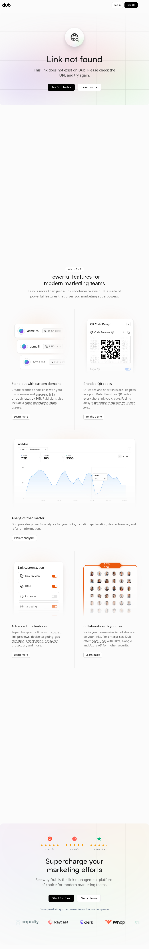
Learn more (89, 87)
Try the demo (94, 416)
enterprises (116, 637)
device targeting (42, 637)
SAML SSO (99, 641)
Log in (117, 5)
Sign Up (131, 5)
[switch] (128, 369)
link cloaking (34, 641)
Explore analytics (24, 538)
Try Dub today (61, 87)
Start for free (61, 898)
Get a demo (89, 898)
